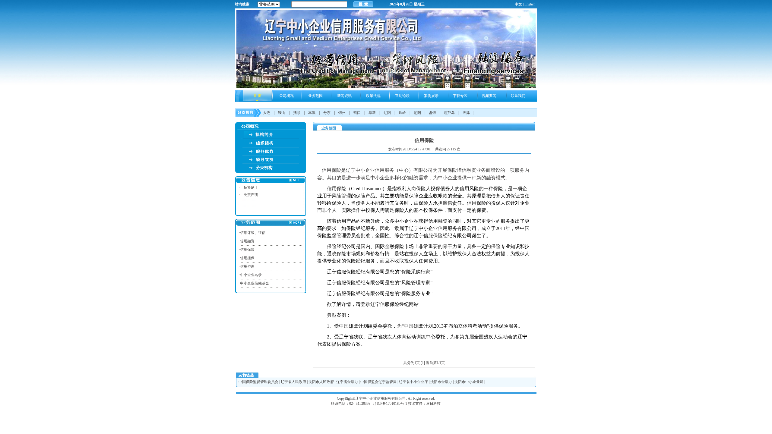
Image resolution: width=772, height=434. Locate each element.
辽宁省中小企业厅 (413, 382)
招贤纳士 (251, 187)
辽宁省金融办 (347, 382)
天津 (466, 113)
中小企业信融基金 (254, 283)
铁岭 (402, 113)
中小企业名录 (251, 275)
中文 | (519, 4)
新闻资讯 (344, 96)
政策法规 (373, 96)
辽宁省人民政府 (293, 382)
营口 (357, 113)
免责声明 (251, 195)
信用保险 (247, 249)
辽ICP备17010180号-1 (390, 403)
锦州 (342, 113)
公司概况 (286, 96)
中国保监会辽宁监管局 (378, 382)
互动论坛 (402, 96)
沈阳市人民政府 (321, 382)
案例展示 (431, 96)
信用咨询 (247, 266)
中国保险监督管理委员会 (258, 382)
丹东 (327, 113)
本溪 (311, 113)
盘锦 (432, 113)
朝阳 (417, 113)
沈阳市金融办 (441, 382)
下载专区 (460, 96)
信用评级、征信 (252, 233)
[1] (423, 363)
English (529, 4)
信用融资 (247, 241)
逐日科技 (433, 403)
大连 (266, 113)
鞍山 (281, 113)
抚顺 (296, 113)
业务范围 (315, 96)
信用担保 (247, 258)
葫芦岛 (449, 113)
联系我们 (518, 96)
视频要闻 (489, 96)
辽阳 (387, 113)
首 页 (257, 96)
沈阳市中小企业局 (468, 382)
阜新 (372, 113)
